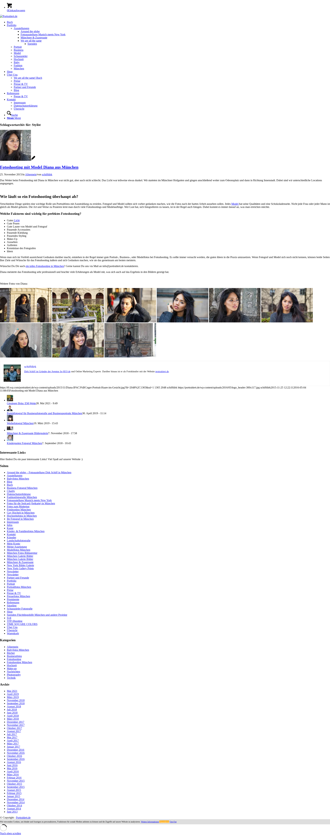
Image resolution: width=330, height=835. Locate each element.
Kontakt (11, 534)
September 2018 (16, 703)
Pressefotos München (18, 596)
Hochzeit (12, 665)
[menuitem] (168, 22)
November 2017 (16, 725)
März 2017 (13, 743)
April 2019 (13, 694)
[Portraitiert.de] (8, 16)
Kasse (10, 528)
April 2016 (13, 771)
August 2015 (14, 790)
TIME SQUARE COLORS (22, 624)
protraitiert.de (162, 371)
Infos (9, 525)
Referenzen (13, 602)
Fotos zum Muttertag (18, 506)
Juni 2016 (12, 765)
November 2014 (16, 802)
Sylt (9, 617)
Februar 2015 (14, 793)
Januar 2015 (13, 796)
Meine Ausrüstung (17, 546)
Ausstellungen (14, 475)
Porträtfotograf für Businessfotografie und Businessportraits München (44, 413)
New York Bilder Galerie (20, 565)
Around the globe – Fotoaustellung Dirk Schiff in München (39, 472)
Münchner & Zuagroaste (20, 562)
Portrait (11, 583)
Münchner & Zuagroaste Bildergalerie (27, 433)
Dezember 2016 (15, 749)
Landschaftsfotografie (18, 540)
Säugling (11, 605)
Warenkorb (13, 633)
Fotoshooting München (19, 662)
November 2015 (16, 780)
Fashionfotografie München (22, 497)
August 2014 (14, 808)
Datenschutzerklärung (19, 494)
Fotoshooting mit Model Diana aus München (39, 167)
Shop (10, 611)
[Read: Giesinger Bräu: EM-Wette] (10, 400)
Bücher (11, 653)
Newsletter (13, 571)
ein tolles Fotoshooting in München (45, 266)
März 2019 (13, 697)
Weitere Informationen (150, 822)
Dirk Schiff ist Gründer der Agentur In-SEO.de (47, 371)
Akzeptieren (164, 822)
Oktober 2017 (14, 728)
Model (235, 203)
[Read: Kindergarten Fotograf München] (10, 440)
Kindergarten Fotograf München (24, 443)
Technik (11, 677)
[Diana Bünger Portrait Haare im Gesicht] (17, 159)
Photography (14, 674)
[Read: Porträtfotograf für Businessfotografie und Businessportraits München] (10, 410)
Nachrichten (13, 671)
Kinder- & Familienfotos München (26, 531)
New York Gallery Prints (20, 568)
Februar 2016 (14, 777)
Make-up (12, 668)
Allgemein (30, 174)
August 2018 (14, 706)
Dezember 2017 (15, 721)
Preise (10, 590)
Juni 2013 (12, 811)
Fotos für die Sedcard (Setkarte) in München (31, 503)
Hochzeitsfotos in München (22, 515)
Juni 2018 (12, 712)
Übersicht (12, 630)
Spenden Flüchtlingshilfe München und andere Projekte (37, 614)
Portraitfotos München (19, 586)
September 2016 (16, 759)
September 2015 (16, 786)
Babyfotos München (18, 478)
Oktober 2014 (14, 805)
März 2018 (13, 718)
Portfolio (11, 580)
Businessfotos (14, 656)
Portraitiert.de (23, 817)
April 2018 (13, 715)
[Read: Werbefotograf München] (10, 420)
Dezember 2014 (15, 799)
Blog (9, 481)
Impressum (13, 521)
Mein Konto (13, 543)
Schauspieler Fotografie (19, 608)
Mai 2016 (12, 768)
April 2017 (13, 740)
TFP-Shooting (14, 621)
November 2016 (16, 752)
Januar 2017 (13, 746)
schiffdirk (47, 174)
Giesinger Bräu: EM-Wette (21, 403)
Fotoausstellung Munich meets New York (29, 500)
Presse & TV (14, 593)
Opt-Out (173, 822)
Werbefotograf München (20, 423)
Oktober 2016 (14, 756)
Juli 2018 (12, 709)
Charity (11, 491)
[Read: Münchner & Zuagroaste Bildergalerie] (10, 430)
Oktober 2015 (14, 783)
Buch (10, 484)
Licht (17, 220)
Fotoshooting (14, 659)
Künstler (11, 537)
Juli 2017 (12, 734)
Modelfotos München (18, 549)
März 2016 (13, 774)
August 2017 (14, 731)
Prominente (13, 599)
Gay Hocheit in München (21, 512)
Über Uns (12, 627)
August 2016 (14, 762)
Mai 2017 (12, 737)
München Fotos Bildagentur (22, 552)
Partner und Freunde (18, 577)
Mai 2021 (12, 691)
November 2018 (16, 700)
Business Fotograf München (22, 487)
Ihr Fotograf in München (20, 518)
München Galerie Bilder (20, 556)
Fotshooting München (19, 509)
